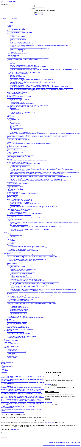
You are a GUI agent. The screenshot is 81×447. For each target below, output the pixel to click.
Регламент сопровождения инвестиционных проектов (24, 41)
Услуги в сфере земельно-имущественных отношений (21, 336)
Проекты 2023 (4, 404)
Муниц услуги (8, 330)
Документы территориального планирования (22, 272)
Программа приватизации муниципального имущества (25, 203)
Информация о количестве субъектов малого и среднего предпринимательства (31, 85)
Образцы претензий (15, 100)
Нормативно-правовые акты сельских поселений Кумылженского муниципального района (31, 303)
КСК (5, 339)
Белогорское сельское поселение (19, 305)
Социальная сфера (12, 56)
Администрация (8, 145)
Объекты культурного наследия (15, 296)
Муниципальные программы (15, 93)
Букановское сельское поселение (19, 306)
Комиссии (13, 242)
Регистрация (37, 15)
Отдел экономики (12, 52)
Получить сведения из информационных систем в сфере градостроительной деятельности (34, 282)
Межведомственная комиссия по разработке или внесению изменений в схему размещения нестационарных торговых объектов (45, 133)
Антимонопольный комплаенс (15, 31)
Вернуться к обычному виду (8, 1)
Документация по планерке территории (21, 275)
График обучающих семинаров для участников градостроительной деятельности (32, 285)
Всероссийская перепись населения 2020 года (19, 209)
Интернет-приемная (12, 349)
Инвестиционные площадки (17, 49)
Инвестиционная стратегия (17, 38)
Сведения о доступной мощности (19, 225)
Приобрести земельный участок (18, 276)
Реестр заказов (11, 320)
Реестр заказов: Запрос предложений (17, 322)
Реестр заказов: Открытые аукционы (17, 324)
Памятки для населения (16, 230)
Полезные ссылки (15, 123)
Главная (3, 362)
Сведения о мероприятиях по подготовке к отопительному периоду (28, 227)
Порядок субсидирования (17, 78)
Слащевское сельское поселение (18, 313)
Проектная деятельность (13, 119)
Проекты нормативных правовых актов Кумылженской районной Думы (29, 247)
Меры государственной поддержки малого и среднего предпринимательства (31, 80)
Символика (10, 25)
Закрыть (3, 2)
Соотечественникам (12, 95)
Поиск (71, 442)
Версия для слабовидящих (11, 340)
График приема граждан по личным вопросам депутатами (22, 250)
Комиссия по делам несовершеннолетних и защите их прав (23, 106)
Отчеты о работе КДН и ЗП (17, 113)
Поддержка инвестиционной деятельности (21, 43)
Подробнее (48, 384)
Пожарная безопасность (13, 185)
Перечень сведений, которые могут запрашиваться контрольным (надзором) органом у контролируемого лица (40, 168)
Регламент (13, 236)
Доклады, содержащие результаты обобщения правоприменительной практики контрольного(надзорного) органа (41, 176)
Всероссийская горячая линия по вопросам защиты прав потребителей (29, 105)
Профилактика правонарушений (16, 188)
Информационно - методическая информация (22, 112)
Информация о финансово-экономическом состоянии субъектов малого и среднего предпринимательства (38, 89)
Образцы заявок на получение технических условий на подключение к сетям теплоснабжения (35, 226)
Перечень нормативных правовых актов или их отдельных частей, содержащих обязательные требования (38, 180)
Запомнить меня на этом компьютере (46, 10)
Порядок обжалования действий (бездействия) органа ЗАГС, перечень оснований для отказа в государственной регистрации (44, 69)
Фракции (12, 240)
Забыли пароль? (38, 14)
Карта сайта (77, 442)
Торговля (12, 126)
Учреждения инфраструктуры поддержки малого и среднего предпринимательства (32, 82)
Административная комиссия (15, 152)
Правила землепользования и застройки (21, 273)
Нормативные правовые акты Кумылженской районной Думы (27, 246)
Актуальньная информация (14, 148)
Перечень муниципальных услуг (16, 337)
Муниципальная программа (17, 76)
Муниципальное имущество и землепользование (20, 199)
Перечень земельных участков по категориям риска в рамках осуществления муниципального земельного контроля (41, 169)
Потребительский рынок (13, 120)
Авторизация (9, 362)
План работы (13, 110)
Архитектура (13, 267)
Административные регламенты (15, 332)
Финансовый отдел (12, 196)
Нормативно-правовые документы (19, 210)
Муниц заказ (7, 319)
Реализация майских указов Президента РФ (19, 96)
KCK (2, 373)
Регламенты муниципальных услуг (16, 262)
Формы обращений (12, 263)
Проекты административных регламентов (18, 333)
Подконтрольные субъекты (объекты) (20, 170)
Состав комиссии (14, 109)
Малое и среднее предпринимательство (17, 73)
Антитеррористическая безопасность (17, 150)
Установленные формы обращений (16, 352)
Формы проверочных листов (18, 166)
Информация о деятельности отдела (20, 99)
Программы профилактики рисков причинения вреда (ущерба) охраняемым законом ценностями (36, 175)
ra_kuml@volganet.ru (48, 422)
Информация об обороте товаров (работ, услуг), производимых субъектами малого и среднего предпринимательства (41, 88)
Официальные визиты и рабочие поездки (18, 183)
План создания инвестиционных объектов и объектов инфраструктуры (29, 48)
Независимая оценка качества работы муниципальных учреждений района (27, 160)
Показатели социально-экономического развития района (22, 59)
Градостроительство (12, 265)
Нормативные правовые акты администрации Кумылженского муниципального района (31, 255)
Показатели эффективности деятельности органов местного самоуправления (27, 58)
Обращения (7, 347)
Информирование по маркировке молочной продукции (25, 132)
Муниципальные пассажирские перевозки (18, 300)
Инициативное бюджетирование (19, 28)
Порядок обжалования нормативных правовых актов (21, 260)
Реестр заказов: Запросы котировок (16, 323)
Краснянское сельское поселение (19, 309)
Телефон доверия (11, 357)
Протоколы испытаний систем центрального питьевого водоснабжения (29, 229)
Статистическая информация (15, 189)
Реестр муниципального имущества (20, 202)
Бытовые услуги (14, 129)
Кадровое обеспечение (13, 158)
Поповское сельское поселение (18, 312)
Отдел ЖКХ (10, 220)
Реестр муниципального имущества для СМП (22, 200)
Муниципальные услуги (16, 83)
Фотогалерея (10, 116)
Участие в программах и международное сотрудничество (22, 193)
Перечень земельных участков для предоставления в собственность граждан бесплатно (33, 206)
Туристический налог (13, 142)
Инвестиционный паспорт (17, 36)
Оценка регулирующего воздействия (17, 53)
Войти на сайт (4, 18)
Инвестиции (10, 33)
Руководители (7, 342)
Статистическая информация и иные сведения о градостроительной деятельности (32, 283)
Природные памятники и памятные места (21, 299)
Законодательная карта (13, 356)
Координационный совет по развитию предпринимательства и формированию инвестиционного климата (39, 45)
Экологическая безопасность (14, 197)
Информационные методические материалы (22, 103)
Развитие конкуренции (13, 55)
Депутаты (9, 237)
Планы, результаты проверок (18, 178)
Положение (13, 108)
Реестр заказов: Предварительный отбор (18, 327)
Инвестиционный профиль (17, 51)
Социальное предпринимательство (16, 61)
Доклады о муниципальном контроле (20, 165)
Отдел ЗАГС (10, 62)
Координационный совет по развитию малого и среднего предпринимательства (31, 79)
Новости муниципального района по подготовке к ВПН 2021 (27, 213)
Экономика (10, 26)
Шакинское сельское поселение (18, 316)
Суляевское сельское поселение (18, 314)
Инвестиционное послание (17, 46)
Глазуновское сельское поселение (19, 307)
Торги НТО (13, 122)
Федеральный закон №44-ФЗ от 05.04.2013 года (20, 329)
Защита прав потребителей (14, 98)
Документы (10, 245)
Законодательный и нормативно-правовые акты (23, 65)
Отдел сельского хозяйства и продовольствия (19, 215)
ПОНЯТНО (54, 384)
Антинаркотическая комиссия (15, 219)
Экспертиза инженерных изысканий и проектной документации (27, 280)
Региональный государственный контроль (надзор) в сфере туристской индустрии (29, 143)
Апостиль (12, 63)
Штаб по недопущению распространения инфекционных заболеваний (26, 217)
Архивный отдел (11, 149)
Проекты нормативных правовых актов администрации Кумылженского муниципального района (33, 256)
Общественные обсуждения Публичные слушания (23, 269)
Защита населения (12, 153)
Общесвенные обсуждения (17, 29)
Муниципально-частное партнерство (17, 92)
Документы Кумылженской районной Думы (22, 249)
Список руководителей (13, 343)
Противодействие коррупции (15, 186)
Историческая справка (16, 235)
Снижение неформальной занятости (16, 138)
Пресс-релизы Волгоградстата (18, 212)
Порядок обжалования (13, 353)
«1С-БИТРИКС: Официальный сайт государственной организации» (61, 445)
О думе (9, 233)
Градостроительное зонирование (19, 266)
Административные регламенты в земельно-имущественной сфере (28, 207)
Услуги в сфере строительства (15, 334)
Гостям (9, 115)
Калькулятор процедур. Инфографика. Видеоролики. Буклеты (27, 286)
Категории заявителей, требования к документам (23, 68)
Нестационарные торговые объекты (20, 130)
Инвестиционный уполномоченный (20, 42)
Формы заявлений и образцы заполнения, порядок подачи (26, 72)
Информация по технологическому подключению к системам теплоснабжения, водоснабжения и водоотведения (37, 295)
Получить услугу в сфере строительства (21, 277)
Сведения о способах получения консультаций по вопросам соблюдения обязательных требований (37, 179)
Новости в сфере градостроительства (20, 270)
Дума (5, 232)
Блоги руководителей (13, 346)
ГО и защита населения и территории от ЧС (19, 156)
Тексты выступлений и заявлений (16, 344)
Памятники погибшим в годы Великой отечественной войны (26, 297)
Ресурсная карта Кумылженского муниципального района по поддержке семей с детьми (31, 302)
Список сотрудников (15, 125)
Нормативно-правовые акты (17, 102)
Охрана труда (13, 216)
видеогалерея (10, 118)
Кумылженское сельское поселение (19, 310)
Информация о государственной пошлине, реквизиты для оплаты (28, 66)
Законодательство (15, 75)
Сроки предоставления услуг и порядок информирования (25, 71)
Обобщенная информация (14, 252)
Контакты (9, 159)
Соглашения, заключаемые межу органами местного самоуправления (25, 317)
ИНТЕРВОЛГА (15, 429)
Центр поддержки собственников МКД (17, 140)
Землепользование (15, 205)
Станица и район (8, 22)
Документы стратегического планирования (18, 139)
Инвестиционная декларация (18, 39)
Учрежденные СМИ (12, 195)
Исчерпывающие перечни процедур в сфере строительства (26, 279)
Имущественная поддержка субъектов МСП (22, 90)
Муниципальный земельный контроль (17, 162)
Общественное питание (16, 128)
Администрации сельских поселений (17, 146)
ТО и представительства (13, 192)
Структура (10, 190)
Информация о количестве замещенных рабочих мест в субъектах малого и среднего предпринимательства (39, 86)
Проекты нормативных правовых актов (21, 32)
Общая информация (12, 23)
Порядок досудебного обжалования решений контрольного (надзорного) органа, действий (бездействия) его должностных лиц (44, 172)
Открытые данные (12, 182)
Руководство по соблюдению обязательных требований (25, 163)
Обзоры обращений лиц (13, 354)
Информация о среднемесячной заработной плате (20, 155)
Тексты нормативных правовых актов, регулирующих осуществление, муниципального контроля (36, 173)
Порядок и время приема (13, 350)
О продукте (52, 442)
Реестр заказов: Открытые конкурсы (17, 326)
